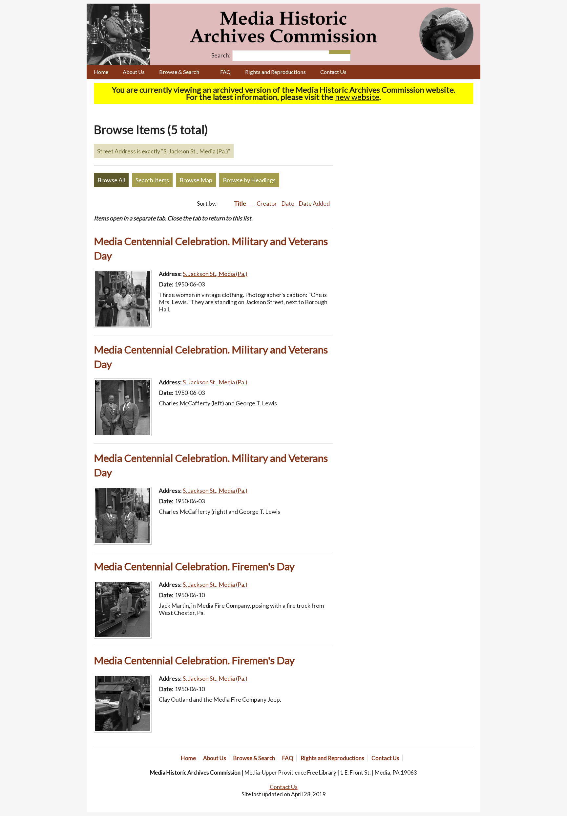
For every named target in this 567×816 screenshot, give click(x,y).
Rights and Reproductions (275, 72)
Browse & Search (179, 72)
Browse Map (195, 180)
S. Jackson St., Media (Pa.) (215, 273)
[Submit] (345, 52)
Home (101, 72)
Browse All (111, 180)
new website (357, 97)
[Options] (334, 52)
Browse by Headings (249, 180)
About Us (134, 72)
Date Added (314, 203)
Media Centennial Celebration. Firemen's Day (194, 566)
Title (240, 203)
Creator (267, 203)
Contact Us (333, 72)
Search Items (152, 180)
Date (288, 203)
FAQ (225, 72)
